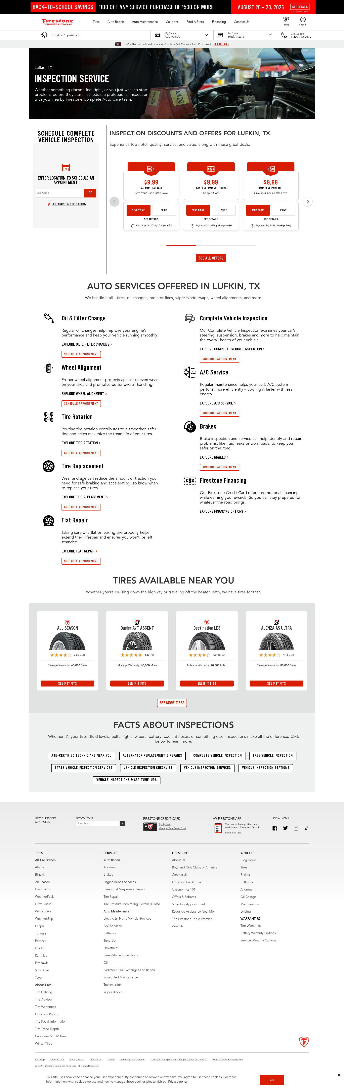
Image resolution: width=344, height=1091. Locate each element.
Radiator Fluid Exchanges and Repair (129, 970)
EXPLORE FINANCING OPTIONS (221, 511)
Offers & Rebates (184, 897)
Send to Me (138, 210)
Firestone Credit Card (187, 882)
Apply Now (165, 824)
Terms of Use (57, 1060)
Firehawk (41, 963)
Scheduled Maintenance (121, 977)
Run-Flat (41, 955)
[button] (96, 22)
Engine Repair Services (120, 882)
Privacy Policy (76, 1060)
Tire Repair (111, 896)
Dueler (40, 948)
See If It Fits (67, 683)
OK (272, 1080)
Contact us (42, 822)
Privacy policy (178, 1081)
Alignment (111, 867)
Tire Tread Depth (47, 1029)
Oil (106, 963)
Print (164, 210)
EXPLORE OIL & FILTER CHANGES (85, 344)
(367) (291, 655)
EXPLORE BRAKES (213, 457)
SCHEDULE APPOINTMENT (81, 354)
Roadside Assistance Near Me (193, 911)
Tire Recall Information (50, 1021)
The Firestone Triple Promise (192, 919)
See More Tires (172, 703)
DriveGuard (43, 904)
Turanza (40, 933)
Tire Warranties (45, 1007)
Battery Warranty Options (258, 933)
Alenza (40, 867)
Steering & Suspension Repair (124, 889)
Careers (111, 1060)
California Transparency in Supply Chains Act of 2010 (179, 1060)
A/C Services (113, 926)
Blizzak (40, 874)
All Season (42, 882)
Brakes (108, 874)
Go (90, 193)
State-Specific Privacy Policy (228, 1060)
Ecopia (40, 926)
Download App (233, 833)
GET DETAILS (221, 44)
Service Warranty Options (258, 940)
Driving (245, 911)
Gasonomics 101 (183, 889)
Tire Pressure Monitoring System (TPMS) (132, 904)
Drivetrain (110, 948)
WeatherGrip (44, 919)
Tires (243, 867)
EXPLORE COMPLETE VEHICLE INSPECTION (231, 349)
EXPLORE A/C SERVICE (216, 403)
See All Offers (211, 258)
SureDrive (42, 970)
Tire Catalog (43, 992)
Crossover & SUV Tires (50, 1036)
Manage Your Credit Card (172, 828)
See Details (151, 219)
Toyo (38, 977)
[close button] (339, 1075)
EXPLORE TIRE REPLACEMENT (83, 497)
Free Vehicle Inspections (121, 955)
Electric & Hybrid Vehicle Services (127, 918)
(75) (152, 655)
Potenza (40, 941)
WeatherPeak (44, 896)
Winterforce (43, 911)
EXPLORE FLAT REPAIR (78, 551)
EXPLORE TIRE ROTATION (80, 442)
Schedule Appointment (188, 904)
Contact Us (179, 875)
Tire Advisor (43, 999)
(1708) (221, 655)
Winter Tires (43, 1043)
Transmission (113, 985)
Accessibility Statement (132, 1060)
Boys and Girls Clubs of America (194, 867)
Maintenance (249, 904)
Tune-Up (110, 940)
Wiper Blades (113, 992)
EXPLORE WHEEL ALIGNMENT (83, 393)
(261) (82, 655)
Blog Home (248, 860)
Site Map (40, 1060)
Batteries (110, 933)
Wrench (177, 926)
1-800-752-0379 (301, 37)
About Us (178, 860)
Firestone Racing (47, 1014)
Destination (43, 889)
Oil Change (248, 897)
